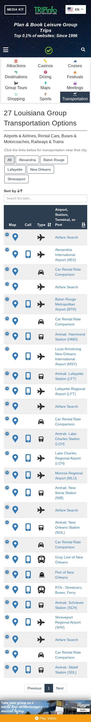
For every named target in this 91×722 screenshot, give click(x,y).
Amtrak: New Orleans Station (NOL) (67, 527)
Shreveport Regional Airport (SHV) (68, 622)
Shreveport (16, 179)
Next (59, 688)
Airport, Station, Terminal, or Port (65, 217)
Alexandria (27, 160)
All (9, 160)
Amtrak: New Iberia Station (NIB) (65, 493)
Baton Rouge (53, 160)
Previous (34, 688)
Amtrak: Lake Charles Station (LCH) (67, 439)
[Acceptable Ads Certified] (49, 50)
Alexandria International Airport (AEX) (65, 255)
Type (41, 225)
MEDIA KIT (15, 9)
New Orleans (40, 169)
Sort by (10, 191)
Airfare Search (66, 237)
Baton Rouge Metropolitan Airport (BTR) (65, 304)
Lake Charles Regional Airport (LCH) (68, 458)
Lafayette (15, 169)
